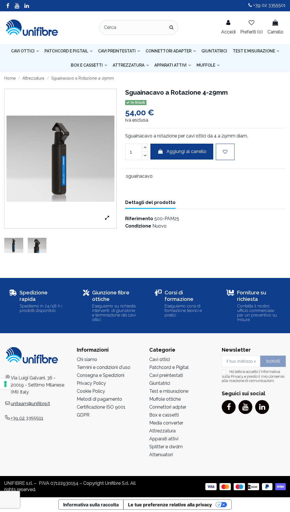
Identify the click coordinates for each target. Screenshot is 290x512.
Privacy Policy (91, 383)
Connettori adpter (167, 407)
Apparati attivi (163, 438)
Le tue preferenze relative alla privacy (170, 504)
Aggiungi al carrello (186, 151)
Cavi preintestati (166, 375)
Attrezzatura (162, 431)
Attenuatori (161, 454)
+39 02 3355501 (269, 5)
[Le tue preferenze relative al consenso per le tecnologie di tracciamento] (5, 384)
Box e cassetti (164, 415)
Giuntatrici (159, 383)
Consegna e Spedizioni (100, 375)
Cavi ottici (159, 359)
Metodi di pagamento (99, 399)
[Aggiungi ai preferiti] (225, 152)
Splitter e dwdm (166, 446)
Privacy (237, 376)
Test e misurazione (168, 391)
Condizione (138, 226)
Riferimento (139, 218)
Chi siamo (87, 359)
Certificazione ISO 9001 (101, 407)
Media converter (166, 423)
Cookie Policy (91, 391)
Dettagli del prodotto (150, 202)
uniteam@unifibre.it (30, 403)
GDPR (83, 415)
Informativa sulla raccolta (91, 504)
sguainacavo (139, 176)
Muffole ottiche (165, 399)
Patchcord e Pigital (169, 367)
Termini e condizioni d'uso (103, 367)
